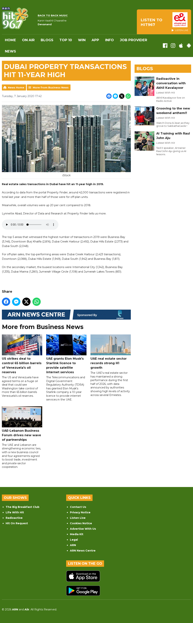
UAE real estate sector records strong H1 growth (108, 363)
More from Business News (51, 87)
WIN (82, 40)
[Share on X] (121, 96)
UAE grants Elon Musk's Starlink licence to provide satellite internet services (65, 365)
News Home (16, 87)
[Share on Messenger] (115, 96)
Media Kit (76, 534)
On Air (28, 40)
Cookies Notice (81, 523)
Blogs (47, 40)
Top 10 (65, 40)
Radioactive (14, 518)
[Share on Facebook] (109, 96)
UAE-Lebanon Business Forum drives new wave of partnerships (21, 435)
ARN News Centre (83, 550)
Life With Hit (15, 512)
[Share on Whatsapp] (128, 96)
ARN (73, 545)
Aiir (27, 609)
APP (95, 40)
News (10, 51)
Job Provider (133, 40)
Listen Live (78, 518)
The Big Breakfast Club (22, 507)
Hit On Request (17, 523)
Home (10, 40)
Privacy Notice (80, 512)
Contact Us (78, 507)
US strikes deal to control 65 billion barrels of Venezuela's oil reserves (21, 365)
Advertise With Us (83, 528)
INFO (109, 40)
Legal (74, 539)
